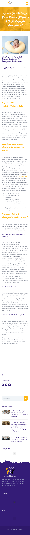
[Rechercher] (26, 398)
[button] (27, 3)
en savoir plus (23, 176)
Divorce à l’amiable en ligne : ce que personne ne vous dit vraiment (19, 439)
